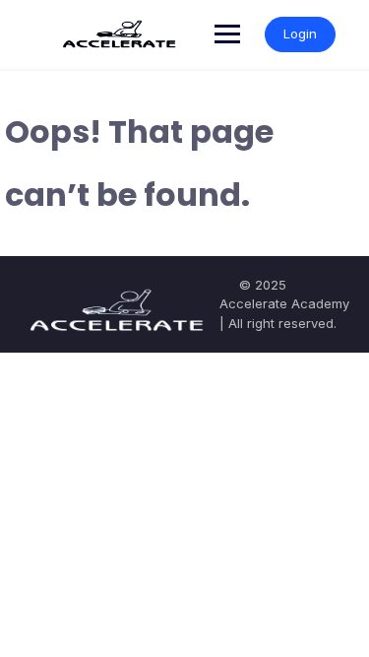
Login (300, 33)
